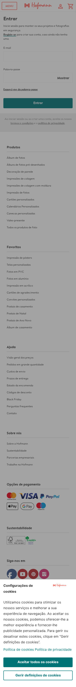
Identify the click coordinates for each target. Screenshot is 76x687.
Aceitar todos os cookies (38, 662)
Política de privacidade (53, 649)
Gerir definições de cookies (38, 675)
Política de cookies (18, 649)
